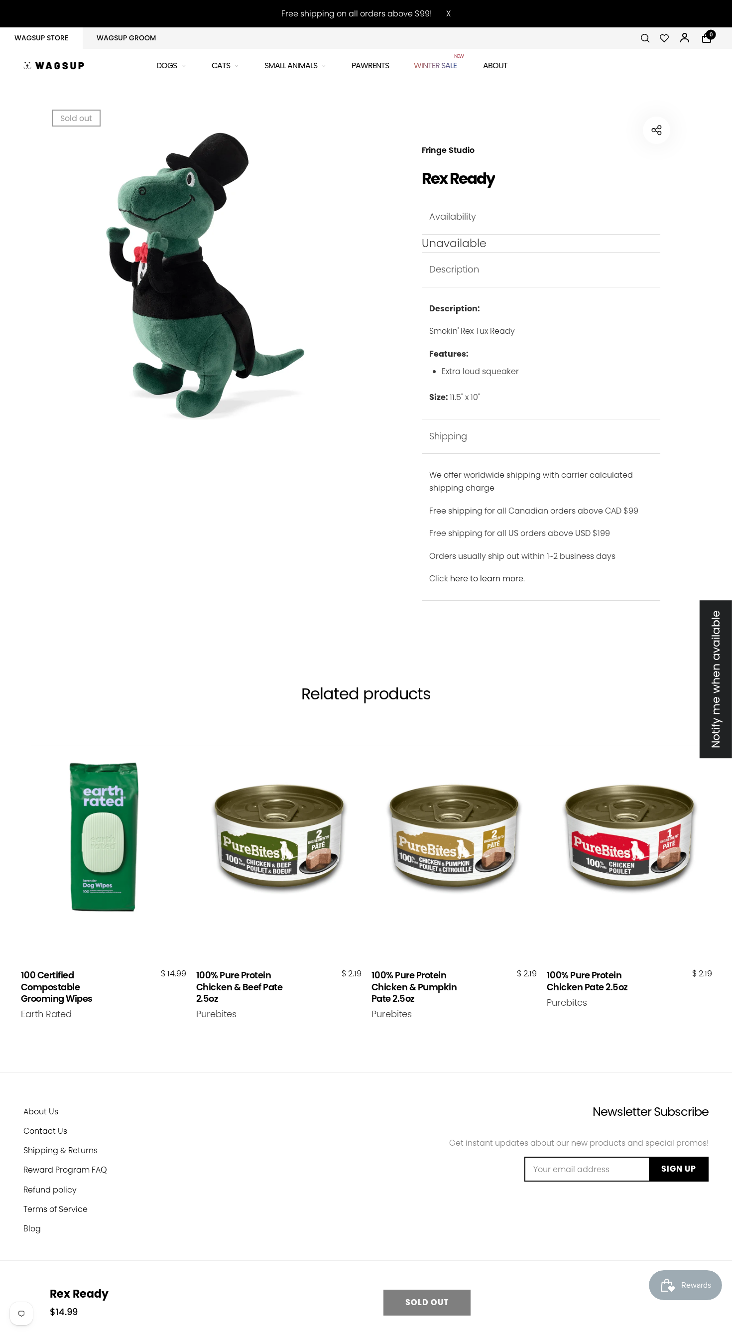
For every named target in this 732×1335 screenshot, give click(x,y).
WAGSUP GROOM (126, 38)
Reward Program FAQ (65, 1170)
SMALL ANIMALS (290, 65)
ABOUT (495, 65)
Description (454, 269)
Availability (452, 216)
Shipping (448, 436)
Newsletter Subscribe (651, 1111)
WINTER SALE (436, 64)
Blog (32, 1228)
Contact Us (45, 1131)
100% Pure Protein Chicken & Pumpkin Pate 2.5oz (414, 986)
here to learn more (486, 578)
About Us (40, 1111)
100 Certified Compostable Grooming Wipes (57, 986)
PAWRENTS (370, 65)
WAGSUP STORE (41, 38)
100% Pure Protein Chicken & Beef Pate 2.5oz (239, 986)
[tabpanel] (186, 276)
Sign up (678, 1169)
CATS (221, 65)
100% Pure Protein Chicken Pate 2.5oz (587, 981)
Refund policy (50, 1190)
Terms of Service (55, 1209)
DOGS (166, 65)
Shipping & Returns (60, 1150)
